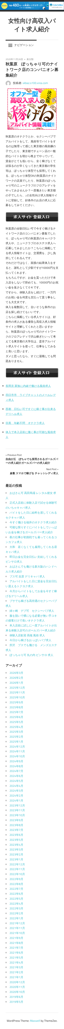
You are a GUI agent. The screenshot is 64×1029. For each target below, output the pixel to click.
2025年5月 (16, 722)
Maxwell (35, 1021)
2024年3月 (16, 790)
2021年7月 (16, 948)
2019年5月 (16, 1002)
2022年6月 (16, 894)
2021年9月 (16, 938)
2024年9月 (16, 761)
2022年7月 (16, 889)
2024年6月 (16, 776)
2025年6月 (16, 717)
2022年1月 (16, 918)
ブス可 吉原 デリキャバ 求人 (27, 576)
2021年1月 (16, 977)
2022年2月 (16, 913)
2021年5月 (16, 957)
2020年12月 (17, 982)
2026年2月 (16, 678)
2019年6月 (16, 997)
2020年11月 (17, 987)
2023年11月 (17, 810)
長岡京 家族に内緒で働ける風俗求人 (28, 386)
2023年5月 (16, 840)
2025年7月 (16, 712)
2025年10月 (17, 697)
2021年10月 (17, 933)
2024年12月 (17, 746)
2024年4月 (16, 786)
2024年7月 (16, 771)
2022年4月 (16, 903)
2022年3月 (16, 908)
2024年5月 (16, 781)
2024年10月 (17, 756)
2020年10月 (17, 992)
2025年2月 (16, 737)
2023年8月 (16, 825)
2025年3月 (16, 732)
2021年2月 (16, 972)
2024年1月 (16, 800)
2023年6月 (16, 835)
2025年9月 (16, 702)
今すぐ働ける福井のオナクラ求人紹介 (33, 522)
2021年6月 (16, 952)
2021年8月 (16, 943)
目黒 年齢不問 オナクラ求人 (25, 423)
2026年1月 (16, 683)
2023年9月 (16, 820)
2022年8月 (16, 884)
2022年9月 (16, 879)
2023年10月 (17, 815)
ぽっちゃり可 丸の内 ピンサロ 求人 (31, 655)
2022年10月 (17, 874)
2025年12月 (17, 688)
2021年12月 (17, 923)
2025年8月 (16, 707)
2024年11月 (17, 751)
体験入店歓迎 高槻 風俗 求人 (27, 635)
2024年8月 (16, 766)
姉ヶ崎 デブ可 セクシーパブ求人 (32, 611)
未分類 (30, 59)
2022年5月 (16, 899)
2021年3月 (16, 967)
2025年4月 (16, 727)
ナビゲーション (24, 45)
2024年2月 (16, 795)
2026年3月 (16, 673)
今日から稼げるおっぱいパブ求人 (30, 640)
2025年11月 (17, 692)
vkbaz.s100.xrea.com (35, 83)
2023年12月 (17, 805)
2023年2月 (16, 854)
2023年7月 (16, 830)
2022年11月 (17, 869)
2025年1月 (16, 741)
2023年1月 (16, 859)
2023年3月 (16, 849)
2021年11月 (17, 928)
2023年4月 (16, 845)
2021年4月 (16, 962)
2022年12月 (17, 864)
